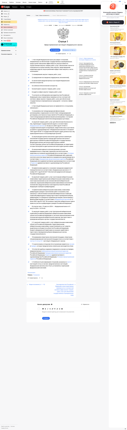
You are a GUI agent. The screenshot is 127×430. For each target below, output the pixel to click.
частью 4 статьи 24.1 (36, 241)
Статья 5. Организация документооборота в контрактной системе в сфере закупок (87, 88)
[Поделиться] (67, 53)
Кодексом (34, 163)
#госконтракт (31, 272)
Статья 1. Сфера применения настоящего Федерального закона (87, 59)
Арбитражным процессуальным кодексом (55, 251)
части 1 (69, 262)
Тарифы (22, 7)
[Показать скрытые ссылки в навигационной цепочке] (32, 15)
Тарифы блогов (4, 428)
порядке (33, 246)
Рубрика (30, 275)
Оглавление (56, 50)
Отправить (46, 318)
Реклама (13, 426)
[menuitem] (9, 11)
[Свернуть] (125, 428)
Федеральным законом (37, 126)
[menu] (9, 28)
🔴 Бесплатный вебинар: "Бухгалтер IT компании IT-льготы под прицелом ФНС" (63, 10)
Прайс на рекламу (5, 426)
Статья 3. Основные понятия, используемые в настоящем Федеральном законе (86, 77)
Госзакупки (36, 275)
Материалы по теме (68, 50)
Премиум (14, 7)
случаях (71, 244)
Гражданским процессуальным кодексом (53, 159)
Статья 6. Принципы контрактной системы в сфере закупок (87, 93)
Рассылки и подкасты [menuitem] (6, 54)
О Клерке (28, 7)
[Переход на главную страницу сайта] (5, 7)
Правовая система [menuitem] (5, 50)
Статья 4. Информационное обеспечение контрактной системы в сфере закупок (89, 82)
